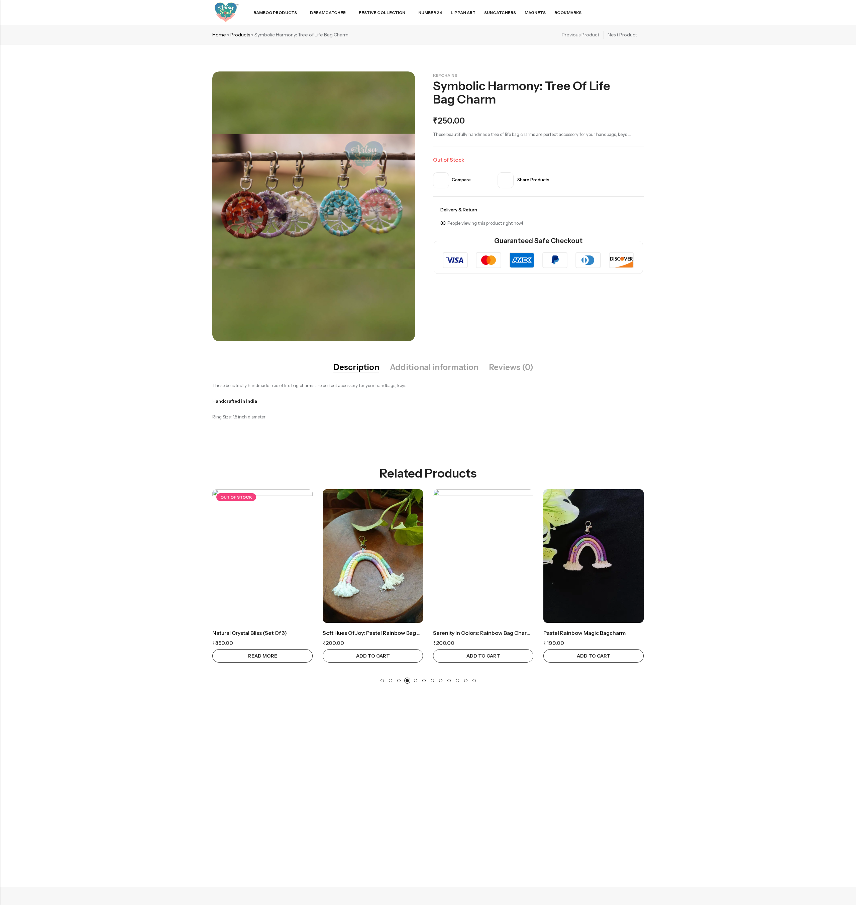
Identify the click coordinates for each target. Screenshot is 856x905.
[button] (382, 680)
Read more (262, 656)
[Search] (616, 12)
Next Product (622, 35)
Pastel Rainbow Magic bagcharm (584, 632)
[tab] (356, 367)
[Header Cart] (641, 12)
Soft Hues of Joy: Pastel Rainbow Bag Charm (378, 632)
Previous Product (580, 35)
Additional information (434, 367)
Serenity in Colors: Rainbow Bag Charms (483, 632)
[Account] (629, 12)
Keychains (445, 75)
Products (240, 35)
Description (356, 367)
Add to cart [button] (373, 656)
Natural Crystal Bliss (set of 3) (249, 632)
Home (219, 35)
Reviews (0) (511, 367)
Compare (461, 179)
